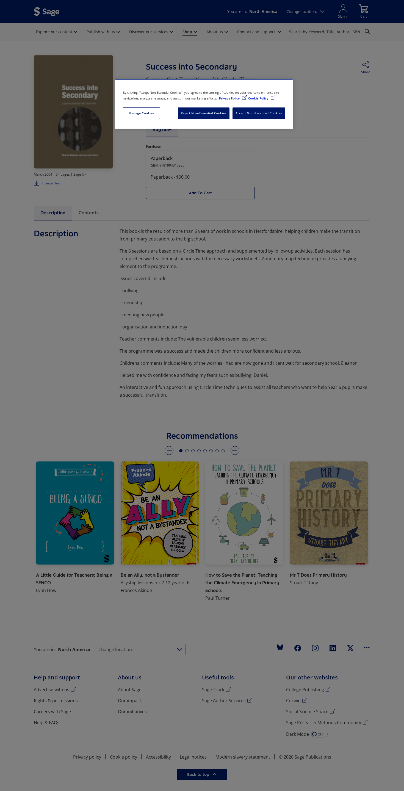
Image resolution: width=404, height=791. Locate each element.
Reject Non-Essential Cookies (203, 113)
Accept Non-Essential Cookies (259, 113)
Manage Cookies (141, 113)
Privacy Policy (229, 98)
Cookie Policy (258, 98)
